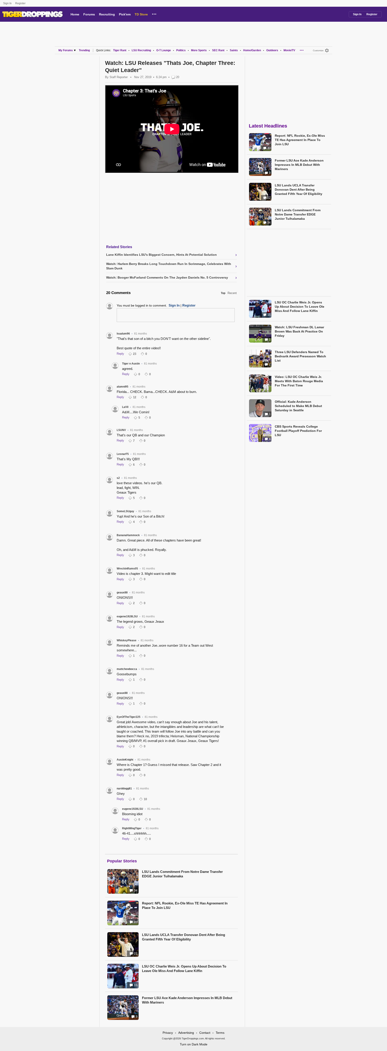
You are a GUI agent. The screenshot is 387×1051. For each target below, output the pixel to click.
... (154, 13)
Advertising (186, 1032)
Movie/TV (289, 50)
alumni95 (122, 386)
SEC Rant (218, 50)
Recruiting (107, 14)
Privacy (168, 1032)
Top (223, 293)
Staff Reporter (119, 77)
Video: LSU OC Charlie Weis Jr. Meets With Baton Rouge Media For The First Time (299, 381)
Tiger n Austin (131, 363)
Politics (181, 50)
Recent (232, 293)
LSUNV (121, 430)
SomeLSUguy (125, 511)
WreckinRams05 (127, 568)
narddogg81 (124, 788)
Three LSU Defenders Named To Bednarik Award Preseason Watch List (300, 356)
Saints (234, 50)
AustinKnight (125, 759)
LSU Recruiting (141, 50)
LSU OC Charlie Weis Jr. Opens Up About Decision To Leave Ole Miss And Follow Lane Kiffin (184, 968)
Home (75, 14)
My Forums (65, 50)
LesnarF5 (123, 454)
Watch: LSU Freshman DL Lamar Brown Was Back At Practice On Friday (299, 331)
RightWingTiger (132, 828)
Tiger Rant (119, 50)
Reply (120, 353)
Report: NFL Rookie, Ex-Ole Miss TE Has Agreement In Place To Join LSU (185, 905)
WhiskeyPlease (126, 640)
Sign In (7, 3)
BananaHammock (128, 535)
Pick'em (125, 14)
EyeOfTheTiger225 (128, 716)
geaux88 (122, 592)
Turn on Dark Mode (193, 1044)
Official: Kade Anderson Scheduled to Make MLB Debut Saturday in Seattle (298, 406)
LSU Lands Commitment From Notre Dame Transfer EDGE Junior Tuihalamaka (182, 874)
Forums (89, 14)
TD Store (141, 14)
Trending (84, 50)
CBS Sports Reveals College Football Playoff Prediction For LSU (298, 431)
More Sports (199, 50)
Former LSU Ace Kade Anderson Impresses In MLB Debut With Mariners (187, 1000)
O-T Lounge (163, 50)
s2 (118, 478)
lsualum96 (123, 333)
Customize (318, 50)
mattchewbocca (127, 669)
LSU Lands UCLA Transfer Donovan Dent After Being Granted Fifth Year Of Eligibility (183, 937)
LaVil (125, 407)
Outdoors (272, 50)
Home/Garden (252, 50)
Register (20, 3)
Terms (220, 1032)
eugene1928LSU (127, 616)
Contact (204, 1032)
